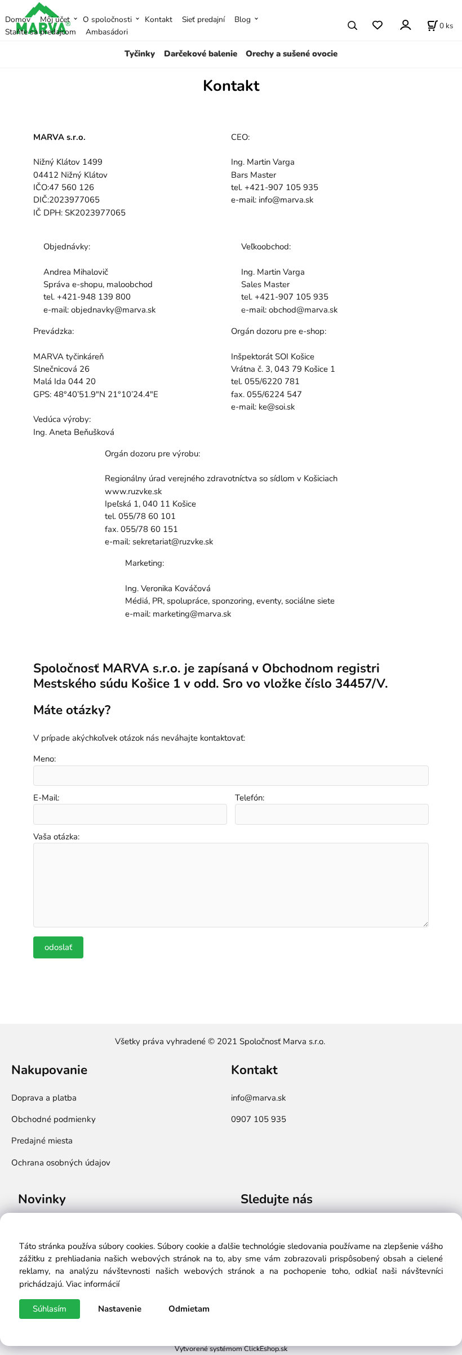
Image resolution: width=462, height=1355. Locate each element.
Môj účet (55, 19)
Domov (17, 19)
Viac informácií (92, 1284)
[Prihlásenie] (404, 24)
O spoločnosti (107, 19)
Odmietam (189, 1308)
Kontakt (158, 19)
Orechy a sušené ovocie (291, 53)
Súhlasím (49, 1308)
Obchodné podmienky (53, 1119)
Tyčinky (140, 53)
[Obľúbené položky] (377, 26)
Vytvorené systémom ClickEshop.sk (231, 1348)
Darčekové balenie (200, 53)
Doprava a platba (44, 1097)
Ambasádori (107, 32)
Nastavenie (119, 1308)
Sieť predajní (203, 19)
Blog (242, 19)
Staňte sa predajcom (40, 32)
